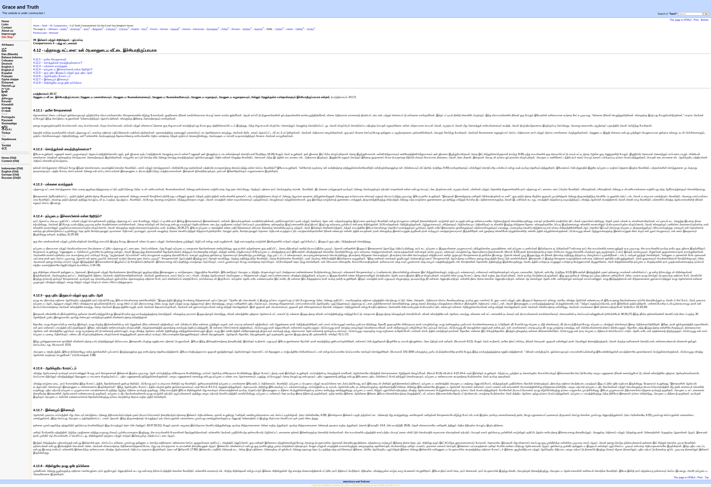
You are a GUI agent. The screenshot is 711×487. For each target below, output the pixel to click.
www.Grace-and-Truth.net (356, 481)
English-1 (7, 66)
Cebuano (7, 60)
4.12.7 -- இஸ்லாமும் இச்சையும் (51, 79)
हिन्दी (4, 91)
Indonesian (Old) (12, 168)
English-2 (7, 69)
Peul (4, 113)
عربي (4, 47)
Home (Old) (8, 157)
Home (5, 21)
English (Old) (10, 171)
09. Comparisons (58, 25)
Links (5, 24)
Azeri (86, 29)
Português (8, 117)
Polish (225, 29)
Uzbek (289, 29)
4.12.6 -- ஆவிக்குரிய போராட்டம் (52, 76)
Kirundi (6, 101)
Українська (8, 139)
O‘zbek (6, 110)
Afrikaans (7, 44)
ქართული (7, 98)
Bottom (705, 20)
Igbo (4, 95)
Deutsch (6, 63)
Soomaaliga (9, 123)
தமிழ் (4, 126)
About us (7, 30)
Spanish (258, 29)
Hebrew (186, 29)
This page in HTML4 (680, 20)
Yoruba (310, 29)
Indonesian (198, 29)
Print (696, 20)
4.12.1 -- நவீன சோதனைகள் (49, 59)
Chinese (123, 29)
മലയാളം (6, 107)
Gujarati (175, 29)
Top (707, 477)
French (153, 29)
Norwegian (212, 29)
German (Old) (10, 174)
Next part (53, 33)
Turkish (279, 29)
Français (7, 76)
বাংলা (3, 51)
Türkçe (5, 132)
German (164, 29)
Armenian (75, 29)
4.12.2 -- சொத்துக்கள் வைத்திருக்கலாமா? (57, 62)
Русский (7, 120)
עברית (5, 88)
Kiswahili (7, 104)
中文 (4, 148)
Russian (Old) (10, 177)
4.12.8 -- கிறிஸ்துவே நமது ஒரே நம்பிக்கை (57, 82)
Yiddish (299, 29)
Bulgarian (97, 29)
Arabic (63, 29)
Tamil (44, 25)
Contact (6, 27)
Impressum (8, 33)
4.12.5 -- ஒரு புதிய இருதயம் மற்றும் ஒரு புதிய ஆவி (62, 72)
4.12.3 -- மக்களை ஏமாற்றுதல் (50, 66)
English (135, 29)
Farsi (144, 29)
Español (6, 73)
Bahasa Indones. (12, 57)
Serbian (247, 29)
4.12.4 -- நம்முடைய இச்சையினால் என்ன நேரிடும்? (62, 69)
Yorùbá (6, 145)
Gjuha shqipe (10, 79)
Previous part (39, 33)
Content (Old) (10, 160)
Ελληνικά (7, 82)
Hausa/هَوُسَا (8, 85)
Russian (236, 29)
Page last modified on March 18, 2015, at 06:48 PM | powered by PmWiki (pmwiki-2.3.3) (355, 485)
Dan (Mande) (9, 54)
